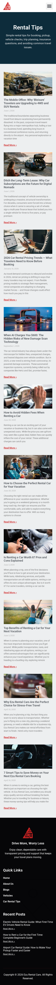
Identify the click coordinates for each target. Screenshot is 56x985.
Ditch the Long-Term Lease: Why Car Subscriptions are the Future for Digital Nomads (28, 184)
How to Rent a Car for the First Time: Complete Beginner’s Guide (23, 936)
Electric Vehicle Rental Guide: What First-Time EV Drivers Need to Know (28, 923)
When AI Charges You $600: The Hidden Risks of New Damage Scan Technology (26, 338)
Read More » (10, 145)
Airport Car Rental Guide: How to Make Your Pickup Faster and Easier (27, 949)
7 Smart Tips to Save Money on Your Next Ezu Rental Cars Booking (26, 774)
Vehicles (8, 895)
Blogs (6, 889)
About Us (8, 883)
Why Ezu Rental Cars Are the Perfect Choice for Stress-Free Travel (26, 703)
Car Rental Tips (11, 901)
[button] (49, 6)
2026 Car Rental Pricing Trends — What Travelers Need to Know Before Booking (28, 261)
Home (6, 877)
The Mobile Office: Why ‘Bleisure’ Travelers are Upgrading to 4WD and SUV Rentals (26, 103)
